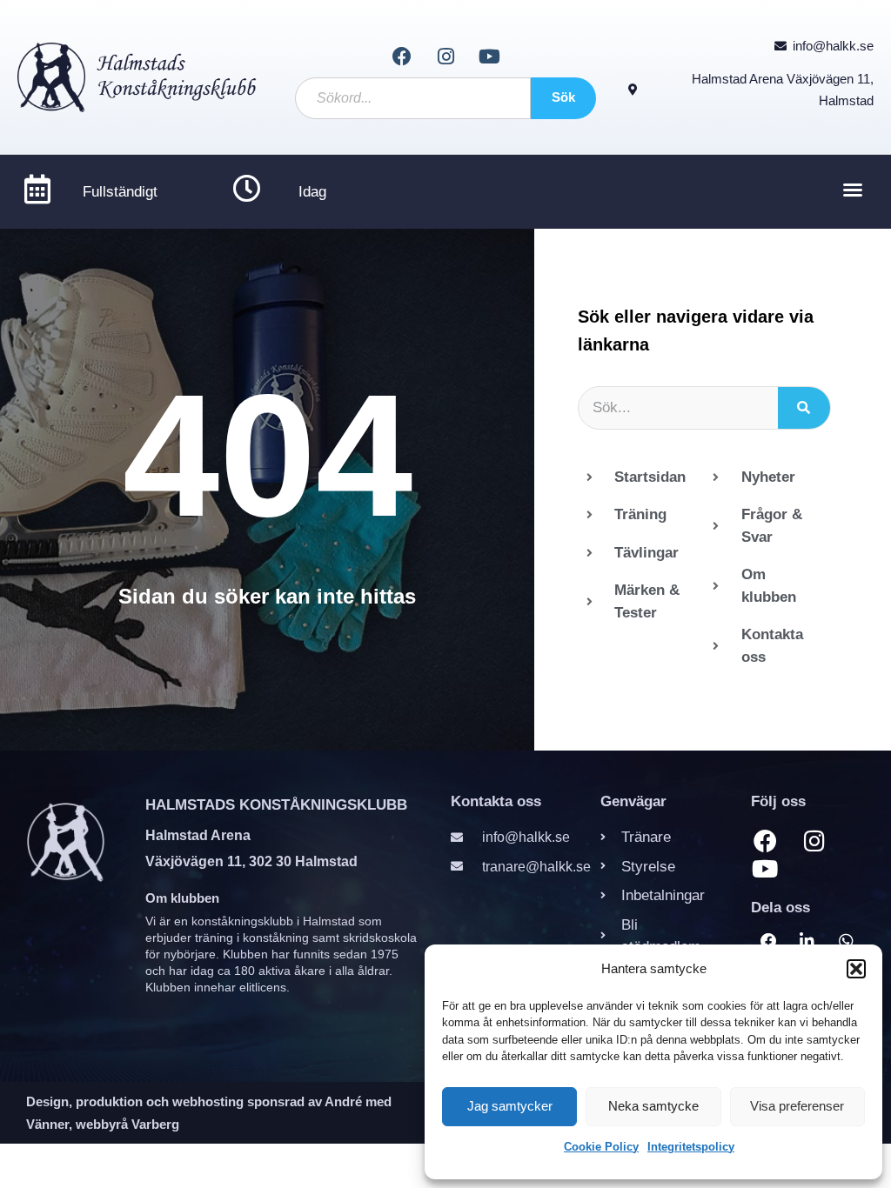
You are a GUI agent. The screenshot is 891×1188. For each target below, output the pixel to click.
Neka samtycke (653, 1105)
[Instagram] (445, 56)
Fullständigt (120, 192)
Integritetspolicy (690, 1146)
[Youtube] (489, 56)
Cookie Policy (601, 1146)
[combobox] (413, 98)
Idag (312, 192)
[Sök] (804, 408)
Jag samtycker (510, 1105)
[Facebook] (401, 56)
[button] (856, 969)
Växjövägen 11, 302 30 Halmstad (251, 861)
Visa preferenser (797, 1105)
